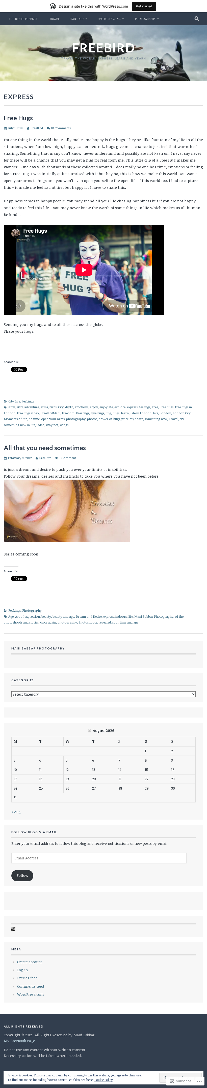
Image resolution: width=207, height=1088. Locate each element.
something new (156, 419)
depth (69, 407)
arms (44, 407)
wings (64, 425)
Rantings (77, 19)
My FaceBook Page (19, 1040)
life (130, 616)
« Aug (16, 811)
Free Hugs (18, 117)
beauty (46, 616)
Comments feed (30, 986)
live (155, 413)
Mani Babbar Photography (153, 616)
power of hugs (109, 419)
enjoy (94, 407)
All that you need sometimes (45, 447)
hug (108, 413)
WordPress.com (30, 994)
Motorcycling (109, 19)
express (132, 407)
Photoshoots (88, 622)
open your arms (53, 419)
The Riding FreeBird (23, 19)
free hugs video (28, 413)
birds (53, 407)
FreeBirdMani (50, 413)
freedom (68, 413)
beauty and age (63, 616)
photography (76, 419)
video (40, 425)
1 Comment (68, 458)
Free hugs (166, 407)
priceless (127, 419)
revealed (104, 622)
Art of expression (27, 616)
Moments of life (15, 419)
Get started (144, 6)
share (139, 419)
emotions (81, 407)
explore (119, 407)
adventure (31, 407)
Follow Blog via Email (34, 832)
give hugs (97, 413)
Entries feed (27, 978)
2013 (19, 407)
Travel (54, 19)
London (165, 413)
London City (182, 413)
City (61, 407)
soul (115, 622)
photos (92, 419)
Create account (29, 961)
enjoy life (106, 407)
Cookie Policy (103, 1080)
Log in (22, 970)
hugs (116, 413)
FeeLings (27, 401)
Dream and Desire (89, 616)
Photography (145, 19)
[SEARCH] (197, 18)
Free (155, 407)
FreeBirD (103, 47)
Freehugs (82, 413)
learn (125, 413)
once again (48, 622)
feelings (144, 407)
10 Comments (61, 128)
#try (11, 407)
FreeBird (37, 128)
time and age (129, 622)
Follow (22, 875)
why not (52, 425)
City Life (14, 401)
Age (11, 616)
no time (34, 419)
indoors (121, 616)
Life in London (140, 413)
